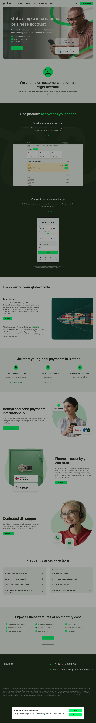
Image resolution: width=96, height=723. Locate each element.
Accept (75, 710)
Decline (75, 714)
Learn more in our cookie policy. (53, 714)
